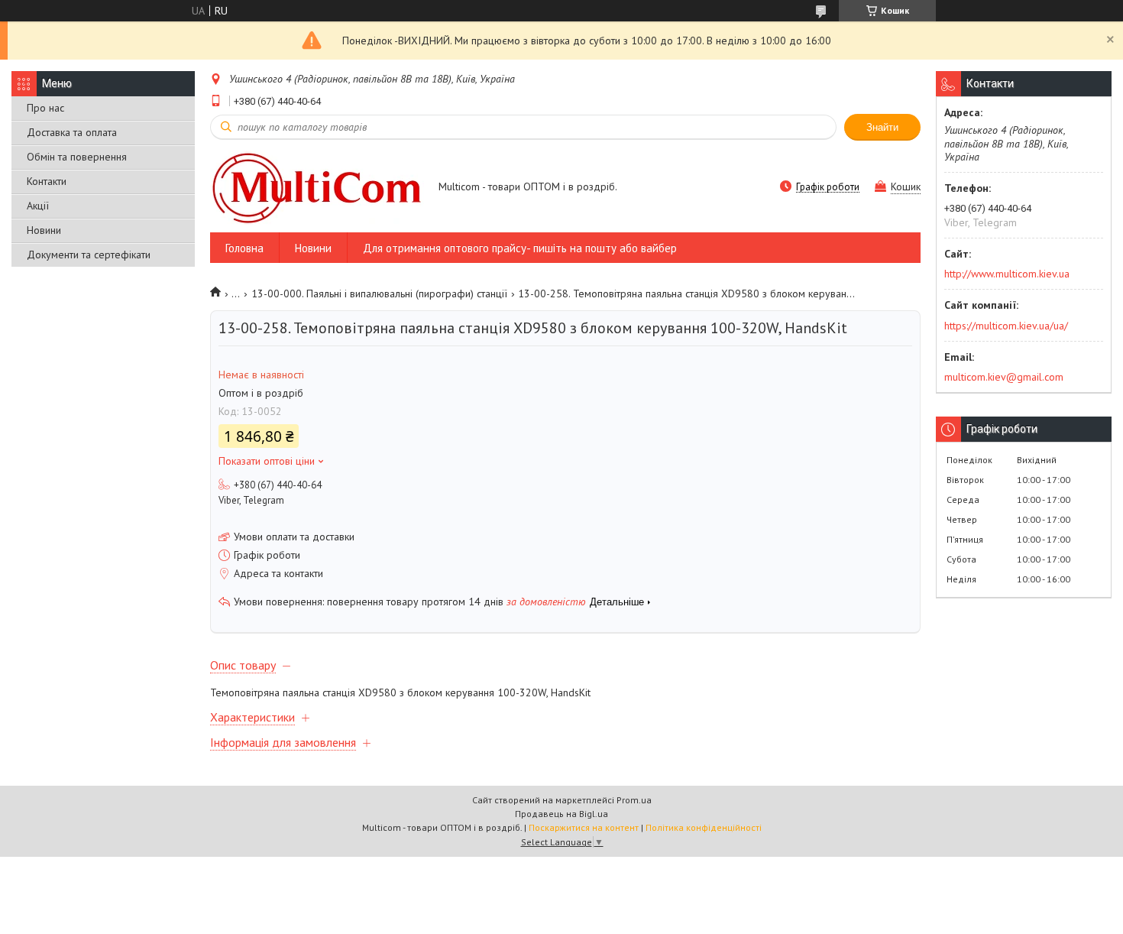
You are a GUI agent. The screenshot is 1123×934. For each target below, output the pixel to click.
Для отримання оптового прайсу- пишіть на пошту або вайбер (520, 248)
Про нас (45, 108)
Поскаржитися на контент (584, 827)
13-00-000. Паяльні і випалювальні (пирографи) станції (379, 293)
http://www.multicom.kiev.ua (1007, 274)
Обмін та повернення (77, 157)
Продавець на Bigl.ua (561, 813)
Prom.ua (634, 800)
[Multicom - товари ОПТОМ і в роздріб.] (317, 187)
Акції (38, 205)
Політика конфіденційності (704, 827)
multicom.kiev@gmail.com (1003, 377)
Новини (44, 230)
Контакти (46, 181)
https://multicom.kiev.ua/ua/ (1006, 325)
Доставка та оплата (72, 132)
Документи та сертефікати (88, 254)
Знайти (882, 127)
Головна (244, 248)
